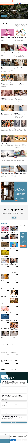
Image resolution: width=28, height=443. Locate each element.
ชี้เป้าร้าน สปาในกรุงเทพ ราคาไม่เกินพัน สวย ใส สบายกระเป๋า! (4, 296)
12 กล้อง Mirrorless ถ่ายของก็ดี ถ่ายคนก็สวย (13, 353)
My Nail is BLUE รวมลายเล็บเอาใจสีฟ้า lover (4, 345)
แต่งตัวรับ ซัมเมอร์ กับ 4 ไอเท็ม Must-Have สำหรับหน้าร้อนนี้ (20, 53)
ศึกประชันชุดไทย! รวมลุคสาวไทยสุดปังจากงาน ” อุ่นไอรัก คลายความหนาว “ (5, 361)
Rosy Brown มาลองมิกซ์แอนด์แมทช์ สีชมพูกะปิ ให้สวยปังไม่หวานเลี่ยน (7, 98)
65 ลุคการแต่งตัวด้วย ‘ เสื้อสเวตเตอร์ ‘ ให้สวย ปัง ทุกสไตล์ (20, 98)
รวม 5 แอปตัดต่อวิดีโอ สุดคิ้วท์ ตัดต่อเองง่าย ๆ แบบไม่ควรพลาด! (5, 328)
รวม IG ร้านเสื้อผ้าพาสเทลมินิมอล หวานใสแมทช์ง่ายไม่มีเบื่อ (5, 312)
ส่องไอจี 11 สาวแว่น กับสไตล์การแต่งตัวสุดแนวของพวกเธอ (7, 128)
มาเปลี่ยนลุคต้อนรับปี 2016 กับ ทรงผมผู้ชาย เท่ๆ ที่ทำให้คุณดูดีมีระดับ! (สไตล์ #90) (13, 264)
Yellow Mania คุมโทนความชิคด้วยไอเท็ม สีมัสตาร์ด (5, 280)
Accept (13, 440)
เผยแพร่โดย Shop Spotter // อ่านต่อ (6, 384)
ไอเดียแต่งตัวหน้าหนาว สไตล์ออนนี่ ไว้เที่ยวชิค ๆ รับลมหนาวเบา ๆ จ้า (14, 312)
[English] (19, 3)
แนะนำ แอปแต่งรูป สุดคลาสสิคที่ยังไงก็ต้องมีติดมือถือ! (20, 128)
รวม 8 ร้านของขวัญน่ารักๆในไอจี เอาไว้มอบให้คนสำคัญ (5, 232)
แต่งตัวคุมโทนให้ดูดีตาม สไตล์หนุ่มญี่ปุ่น (5, 337)
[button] (4, 3)
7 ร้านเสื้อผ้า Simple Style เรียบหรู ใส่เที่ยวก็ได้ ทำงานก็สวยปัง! (7, 173)
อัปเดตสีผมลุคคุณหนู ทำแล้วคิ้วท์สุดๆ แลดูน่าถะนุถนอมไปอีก (13, 280)
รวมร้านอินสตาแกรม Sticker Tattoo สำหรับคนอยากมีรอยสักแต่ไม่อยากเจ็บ (13, 321)
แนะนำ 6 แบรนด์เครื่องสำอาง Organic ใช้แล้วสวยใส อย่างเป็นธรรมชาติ (4, 304)
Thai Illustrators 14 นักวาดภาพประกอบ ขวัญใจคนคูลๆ (14, 256)
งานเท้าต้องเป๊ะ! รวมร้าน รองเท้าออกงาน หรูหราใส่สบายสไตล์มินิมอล (20, 173)
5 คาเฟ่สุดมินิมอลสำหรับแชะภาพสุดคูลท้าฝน (20, 183)
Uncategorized (7, 363)
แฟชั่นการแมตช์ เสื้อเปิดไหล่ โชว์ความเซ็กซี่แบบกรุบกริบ (4, 353)
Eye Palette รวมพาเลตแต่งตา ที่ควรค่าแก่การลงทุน (14, 361)
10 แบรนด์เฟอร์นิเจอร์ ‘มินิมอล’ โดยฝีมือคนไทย (4, 369)
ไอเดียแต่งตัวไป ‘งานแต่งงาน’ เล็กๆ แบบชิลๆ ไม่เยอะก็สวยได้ (7, 68)
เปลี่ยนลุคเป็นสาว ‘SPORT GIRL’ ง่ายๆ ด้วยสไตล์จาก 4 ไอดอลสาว (7, 38)
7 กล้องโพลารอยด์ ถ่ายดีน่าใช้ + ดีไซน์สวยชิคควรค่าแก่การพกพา (20, 143)
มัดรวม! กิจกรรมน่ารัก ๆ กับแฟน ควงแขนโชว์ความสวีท (13, 232)
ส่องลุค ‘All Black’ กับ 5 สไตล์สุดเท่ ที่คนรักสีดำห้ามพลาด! (14, 345)
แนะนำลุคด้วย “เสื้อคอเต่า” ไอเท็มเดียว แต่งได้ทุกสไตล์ (14, 337)
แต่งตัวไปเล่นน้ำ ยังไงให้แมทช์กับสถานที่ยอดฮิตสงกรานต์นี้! (6, 83)
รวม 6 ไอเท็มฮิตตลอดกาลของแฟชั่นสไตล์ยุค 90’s (8, 410)
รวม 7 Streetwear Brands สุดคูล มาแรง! (14, 240)
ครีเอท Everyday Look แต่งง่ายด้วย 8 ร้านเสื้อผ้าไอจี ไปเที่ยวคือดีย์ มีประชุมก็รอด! (20, 83)
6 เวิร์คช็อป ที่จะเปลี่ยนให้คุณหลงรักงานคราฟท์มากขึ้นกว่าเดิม (5, 264)
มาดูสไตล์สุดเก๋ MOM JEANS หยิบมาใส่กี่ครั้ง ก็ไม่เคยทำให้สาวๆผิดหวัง (20, 113)
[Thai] (20, 3)
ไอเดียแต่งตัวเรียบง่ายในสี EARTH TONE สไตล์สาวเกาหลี (5, 248)
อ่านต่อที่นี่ (16, 200)
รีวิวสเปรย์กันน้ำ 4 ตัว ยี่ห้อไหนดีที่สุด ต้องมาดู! (4, 272)
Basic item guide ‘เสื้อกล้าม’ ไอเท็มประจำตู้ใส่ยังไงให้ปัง (20, 158)
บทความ (2, 6)
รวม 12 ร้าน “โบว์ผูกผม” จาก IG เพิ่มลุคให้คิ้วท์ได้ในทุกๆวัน (13, 304)
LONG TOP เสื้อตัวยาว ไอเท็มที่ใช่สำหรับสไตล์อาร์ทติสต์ (20, 68)
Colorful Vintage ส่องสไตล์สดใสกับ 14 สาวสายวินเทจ (7, 113)
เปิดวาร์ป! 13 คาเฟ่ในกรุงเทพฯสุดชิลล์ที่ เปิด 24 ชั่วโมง (14, 288)
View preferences (24, 440)
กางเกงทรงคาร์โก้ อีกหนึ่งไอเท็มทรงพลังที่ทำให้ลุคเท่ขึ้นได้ (9, 388)
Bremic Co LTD (23, 225)
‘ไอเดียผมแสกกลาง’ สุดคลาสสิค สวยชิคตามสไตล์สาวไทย (7, 143)
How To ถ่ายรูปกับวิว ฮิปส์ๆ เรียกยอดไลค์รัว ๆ (5, 240)
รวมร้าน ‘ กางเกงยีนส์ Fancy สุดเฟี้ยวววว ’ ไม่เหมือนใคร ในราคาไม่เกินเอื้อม (5, 321)
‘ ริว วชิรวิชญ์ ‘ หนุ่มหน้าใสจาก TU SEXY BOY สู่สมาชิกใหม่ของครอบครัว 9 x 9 (6, 158)
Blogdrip (22, 224)
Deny (18, 440)
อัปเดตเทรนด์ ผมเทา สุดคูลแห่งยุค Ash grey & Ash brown (7, 53)
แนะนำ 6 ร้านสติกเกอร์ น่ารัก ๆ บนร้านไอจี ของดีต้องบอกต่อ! (20, 38)
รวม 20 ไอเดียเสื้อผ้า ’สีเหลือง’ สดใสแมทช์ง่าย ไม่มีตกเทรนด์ (4, 256)
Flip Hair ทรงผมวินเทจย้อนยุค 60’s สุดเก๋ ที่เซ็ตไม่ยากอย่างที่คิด (13, 296)
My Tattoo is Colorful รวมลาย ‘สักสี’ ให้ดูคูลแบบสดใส (13, 248)
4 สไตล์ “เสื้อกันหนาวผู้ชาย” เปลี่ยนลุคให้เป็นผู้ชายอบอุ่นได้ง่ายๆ (14, 369)
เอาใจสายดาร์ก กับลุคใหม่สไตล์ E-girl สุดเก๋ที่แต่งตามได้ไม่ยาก (14, 272)
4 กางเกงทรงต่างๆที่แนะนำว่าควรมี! (5, 288)
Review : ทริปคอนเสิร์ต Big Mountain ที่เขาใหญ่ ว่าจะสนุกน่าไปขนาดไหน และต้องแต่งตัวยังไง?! (14, 329)
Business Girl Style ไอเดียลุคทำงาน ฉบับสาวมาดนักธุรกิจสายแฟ (9, 8)
